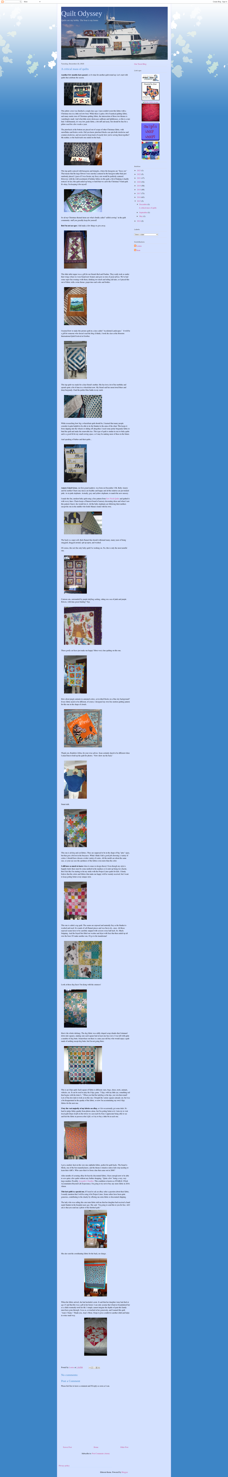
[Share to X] (94, 1368)
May (141, 216)
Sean (138, 250)
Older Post (124, 1447)
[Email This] (90, 1368)
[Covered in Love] (150, 99)
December (143, 204)
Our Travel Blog (140, 64)
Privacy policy (64, 1465)
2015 (139, 201)
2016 (139, 197)
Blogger (125, 1472)
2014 (139, 221)
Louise (139, 246)
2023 (139, 170)
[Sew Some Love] (150, 120)
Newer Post (67, 1447)
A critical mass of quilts (148, 207)
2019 (139, 185)
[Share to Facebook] (96, 1368)
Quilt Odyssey (81, 13)
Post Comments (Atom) (101, 1453)
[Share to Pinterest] (99, 1368)
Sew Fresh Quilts (112, 498)
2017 (139, 193)
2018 (139, 189)
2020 (139, 182)
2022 (139, 174)
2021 (139, 178)
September (143, 212)
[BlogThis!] (92, 1368)
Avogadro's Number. (86, 1181)
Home (96, 1447)
